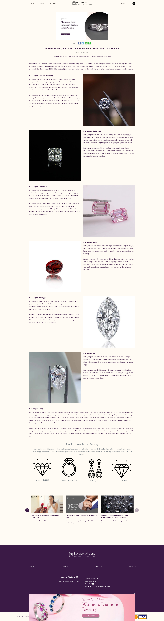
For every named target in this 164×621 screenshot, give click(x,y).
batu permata (111, 431)
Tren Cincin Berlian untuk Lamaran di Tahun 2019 (45, 516)
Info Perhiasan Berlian (60, 56)
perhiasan (126, 428)
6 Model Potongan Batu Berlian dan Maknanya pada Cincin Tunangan (114, 516)
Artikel (65, 566)
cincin (36, 433)
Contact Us (123, 3)
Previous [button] (27, 510)
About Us (53, 3)
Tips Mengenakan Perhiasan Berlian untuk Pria (81, 516)
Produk (32, 566)
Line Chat (88, 584)
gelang (46, 433)
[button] (134, 3)
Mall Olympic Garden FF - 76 (68, 581)
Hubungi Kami (95, 481)
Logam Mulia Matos (122, 481)
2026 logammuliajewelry (25, 616)
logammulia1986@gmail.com (97, 586)
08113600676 (92, 579)
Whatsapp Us (92, 581)
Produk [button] (32, 3)
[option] (46, 510)
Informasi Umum (74, 56)
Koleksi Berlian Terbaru (69, 480)
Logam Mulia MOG (42, 480)
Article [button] (42, 3)
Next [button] (137, 510)
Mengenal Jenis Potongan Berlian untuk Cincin (96, 56)
